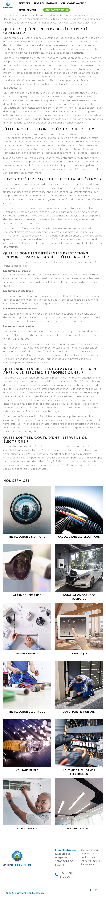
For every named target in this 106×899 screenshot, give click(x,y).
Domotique (79, 653)
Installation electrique (27, 711)
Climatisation (27, 828)
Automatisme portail (79, 711)
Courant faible (27, 770)
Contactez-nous (56, 10)
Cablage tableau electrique (79, 536)
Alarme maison (27, 653)
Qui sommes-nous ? (73, 3)
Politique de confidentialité (89, 855)
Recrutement (27, 10)
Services (24, 3)
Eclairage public (79, 828)
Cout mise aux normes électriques (79, 772)
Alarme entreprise (27, 595)
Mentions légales (90, 860)
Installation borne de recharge (79, 597)
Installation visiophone (27, 536)
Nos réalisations (45, 3)
